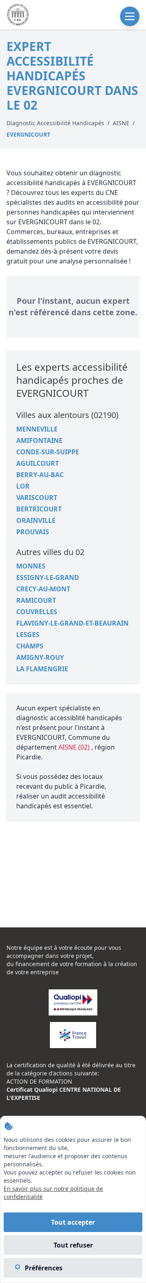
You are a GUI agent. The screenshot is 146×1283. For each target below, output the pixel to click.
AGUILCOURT (37, 463)
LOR (23, 486)
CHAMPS (29, 646)
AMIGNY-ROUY (40, 657)
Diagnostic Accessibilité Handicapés (55, 123)
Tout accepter (73, 1222)
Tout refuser (73, 1245)
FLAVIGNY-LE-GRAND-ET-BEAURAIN (72, 623)
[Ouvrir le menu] (130, 16)
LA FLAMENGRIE (42, 668)
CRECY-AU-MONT (43, 588)
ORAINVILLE (36, 520)
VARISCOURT (36, 497)
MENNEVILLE (37, 429)
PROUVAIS (32, 531)
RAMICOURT (36, 600)
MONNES (30, 566)
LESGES (27, 634)
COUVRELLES (36, 611)
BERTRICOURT (39, 508)
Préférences (43, 1267)
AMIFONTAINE (39, 440)
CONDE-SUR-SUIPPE (47, 451)
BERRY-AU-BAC (40, 474)
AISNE (121, 123)
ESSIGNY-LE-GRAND (47, 577)
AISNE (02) (74, 747)
